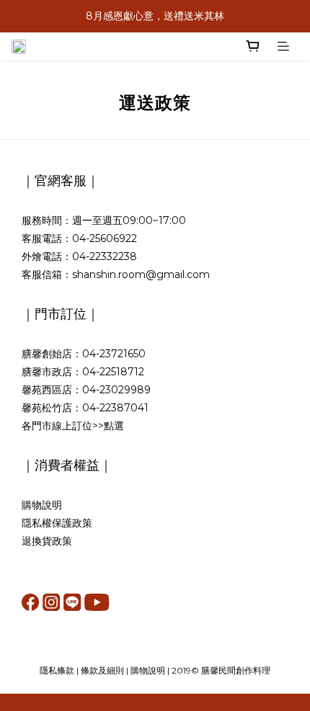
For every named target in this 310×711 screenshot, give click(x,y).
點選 (114, 425)
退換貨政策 (47, 541)
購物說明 (42, 504)
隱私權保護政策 (57, 523)
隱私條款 (57, 670)
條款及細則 (102, 670)
